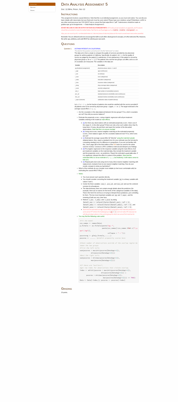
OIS (114, 144)
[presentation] (84, 24)
